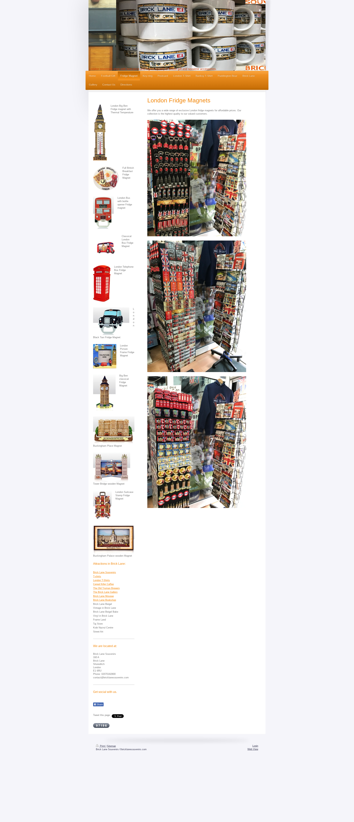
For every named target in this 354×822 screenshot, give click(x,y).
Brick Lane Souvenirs (104, 572)
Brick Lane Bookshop (104, 600)
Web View (252, 749)
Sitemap (111, 746)
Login (255, 745)
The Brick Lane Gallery (105, 592)
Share (99, 704)
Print (102, 746)
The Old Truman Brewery (106, 588)
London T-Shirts (101, 580)
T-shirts (97, 576)
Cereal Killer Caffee (103, 584)
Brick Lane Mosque (103, 596)
